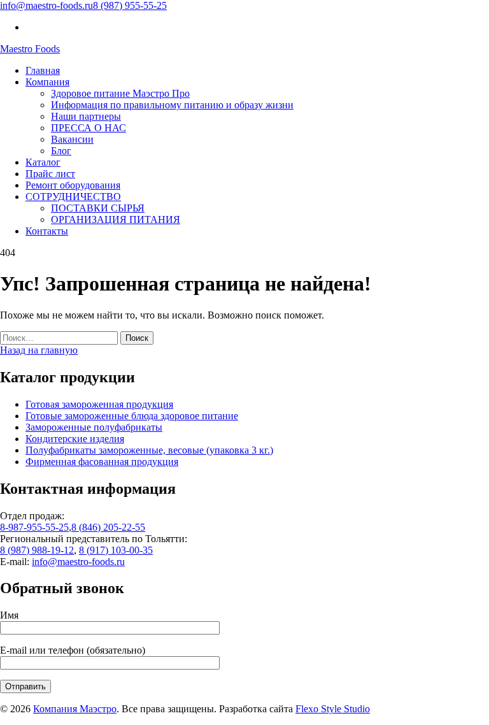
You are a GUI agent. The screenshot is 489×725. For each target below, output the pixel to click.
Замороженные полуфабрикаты (93, 427)
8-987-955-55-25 (34, 527)
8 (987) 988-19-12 (37, 550)
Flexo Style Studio (332, 708)
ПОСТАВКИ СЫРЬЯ (98, 208)
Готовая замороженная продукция (99, 404)
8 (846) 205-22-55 (108, 527)
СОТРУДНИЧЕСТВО (73, 196)
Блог (61, 150)
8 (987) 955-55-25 (130, 5)
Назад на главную (39, 350)
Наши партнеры (86, 116)
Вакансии (72, 139)
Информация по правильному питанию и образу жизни (172, 104)
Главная (42, 70)
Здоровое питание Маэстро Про (120, 93)
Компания (47, 81)
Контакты (46, 231)
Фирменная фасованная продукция (101, 461)
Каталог (42, 162)
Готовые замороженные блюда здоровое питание (131, 415)
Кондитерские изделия (74, 438)
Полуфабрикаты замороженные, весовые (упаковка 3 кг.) (149, 450)
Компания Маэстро (75, 708)
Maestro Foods (30, 48)
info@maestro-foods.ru (46, 5)
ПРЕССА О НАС (88, 127)
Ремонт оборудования (72, 185)
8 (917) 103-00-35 (116, 550)
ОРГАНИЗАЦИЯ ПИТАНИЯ (115, 219)
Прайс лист (50, 173)
